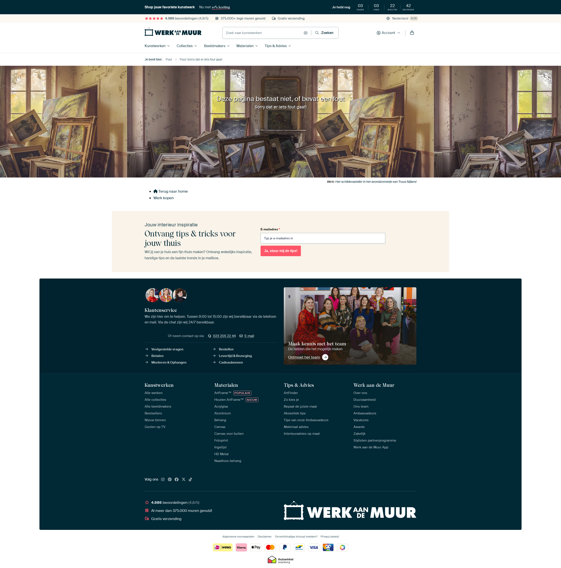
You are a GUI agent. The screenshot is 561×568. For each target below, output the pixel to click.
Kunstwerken (155, 46)
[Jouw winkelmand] (412, 32)
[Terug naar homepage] (173, 32)
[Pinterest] (169, 479)
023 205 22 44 (224, 336)
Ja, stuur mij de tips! (280, 251)
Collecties (185, 46)
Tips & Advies (276, 46)
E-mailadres (270, 229)
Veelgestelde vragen (167, 349)
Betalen (157, 356)
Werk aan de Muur (373, 385)
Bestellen (226, 349)
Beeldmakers (214, 46)
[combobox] (262, 33)
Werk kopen (163, 197)
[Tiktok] (190, 479)
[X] (183, 479)
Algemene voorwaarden (238, 536)
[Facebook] (176, 479)
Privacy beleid (330, 536)
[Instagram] (162, 479)
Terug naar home (173, 191)
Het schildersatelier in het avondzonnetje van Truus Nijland (375, 182)
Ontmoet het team (304, 357)
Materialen (245, 46)
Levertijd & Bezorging (235, 356)
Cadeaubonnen (231, 362)
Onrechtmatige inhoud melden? (296, 536)
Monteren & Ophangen (168, 362)
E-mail (249, 336)
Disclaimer (265, 536)
